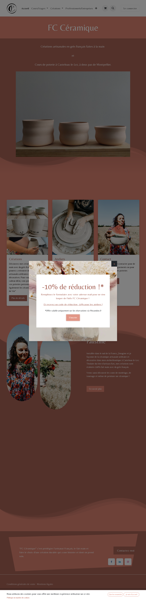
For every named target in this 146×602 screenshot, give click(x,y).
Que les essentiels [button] (115, 594)
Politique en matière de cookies (18, 598)
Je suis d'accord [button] (131, 594)
